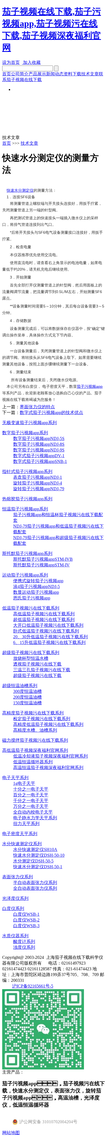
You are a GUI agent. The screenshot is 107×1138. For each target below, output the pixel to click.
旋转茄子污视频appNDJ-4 (37, 483)
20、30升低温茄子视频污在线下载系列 (50, 636)
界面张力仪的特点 (37, 406)
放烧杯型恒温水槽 (30, 658)
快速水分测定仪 (20, 190)
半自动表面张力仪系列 (35, 882)
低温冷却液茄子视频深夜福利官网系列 (50, 756)
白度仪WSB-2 (26, 920)
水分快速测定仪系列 (22, 843)
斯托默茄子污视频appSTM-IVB (43, 559)
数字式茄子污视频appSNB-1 (40, 461)
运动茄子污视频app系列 (25, 575)
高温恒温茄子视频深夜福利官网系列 (48, 767)
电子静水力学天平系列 (35, 817)
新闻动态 (55, 74)
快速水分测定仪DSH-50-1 (37, 866)
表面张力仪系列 (17, 876)
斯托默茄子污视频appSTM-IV (41, 565)
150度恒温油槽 (27, 702)
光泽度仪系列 (15, 898)
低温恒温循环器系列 (33, 761)
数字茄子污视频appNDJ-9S (38, 450)
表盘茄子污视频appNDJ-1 (37, 477)
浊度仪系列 (24, 947)
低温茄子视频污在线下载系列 (30, 608)
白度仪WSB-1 (26, 914)
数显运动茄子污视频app (36, 592)
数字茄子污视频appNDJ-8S (38, 444)
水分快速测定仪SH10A (35, 849)
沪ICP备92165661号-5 (32, 986)
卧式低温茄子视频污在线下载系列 (46, 631)
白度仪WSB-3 (26, 925)
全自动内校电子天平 (33, 812)
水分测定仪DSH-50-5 (33, 861)
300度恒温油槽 (27, 691)
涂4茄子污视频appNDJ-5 (36, 586)
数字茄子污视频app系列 (25, 432)
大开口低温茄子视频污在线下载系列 (48, 625)
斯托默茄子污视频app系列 (27, 553)
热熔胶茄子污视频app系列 (27, 498)
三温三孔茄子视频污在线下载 (41, 669)
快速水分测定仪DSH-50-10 (38, 855)
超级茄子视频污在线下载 (37, 675)
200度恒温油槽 (27, 697)
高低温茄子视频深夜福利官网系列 (35, 750)
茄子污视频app (90, 386)
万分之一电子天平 (30, 806)
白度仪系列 (13, 908)
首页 (6, 74)
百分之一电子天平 (30, 795)
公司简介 (20, 74)
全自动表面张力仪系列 (35, 888)
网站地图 (11, 1132)
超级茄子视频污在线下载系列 (30, 652)
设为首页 (11, 62)
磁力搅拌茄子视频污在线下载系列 (35, 740)
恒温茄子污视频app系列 (25, 509)
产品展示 (37, 74)
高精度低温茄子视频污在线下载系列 (48, 724)
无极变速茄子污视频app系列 (29, 422)
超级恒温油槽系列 (19, 685)
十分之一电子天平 (30, 789)
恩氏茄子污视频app (31, 598)
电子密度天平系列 (19, 833)
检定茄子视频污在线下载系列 (41, 718)
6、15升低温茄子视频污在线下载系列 (49, 642)
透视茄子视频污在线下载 (37, 664)
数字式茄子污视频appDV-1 (38, 455)
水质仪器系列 (15, 935)
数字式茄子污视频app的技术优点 (51, 412)
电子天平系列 (15, 777)
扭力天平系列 (26, 823)
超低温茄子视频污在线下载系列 (44, 619)
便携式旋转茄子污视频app (38, 580)
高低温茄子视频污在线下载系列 (44, 613)
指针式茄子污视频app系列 (27, 471)
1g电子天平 (24, 783)
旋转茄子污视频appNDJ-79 (38, 488)
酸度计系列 (24, 941)
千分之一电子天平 (30, 800)
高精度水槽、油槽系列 (35, 730)
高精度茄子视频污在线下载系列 (33, 713)
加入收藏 (31, 62)
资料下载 (72, 74)
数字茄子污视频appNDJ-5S (38, 438)
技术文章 (90, 74)
